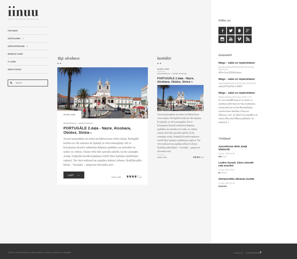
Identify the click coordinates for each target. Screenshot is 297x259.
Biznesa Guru (15, 54)
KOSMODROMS (252, 253)
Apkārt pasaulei (85, 123)
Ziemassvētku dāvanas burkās (236, 179)
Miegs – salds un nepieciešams (236, 63)
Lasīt (74, 175)
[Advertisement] (130, 28)
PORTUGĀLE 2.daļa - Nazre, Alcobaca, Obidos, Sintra (97, 130)
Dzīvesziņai (14, 38)
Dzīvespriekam (16, 46)
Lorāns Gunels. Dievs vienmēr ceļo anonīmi (236, 164)
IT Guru (12, 61)
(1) (91, 133)
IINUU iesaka (14, 69)
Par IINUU (13, 30)
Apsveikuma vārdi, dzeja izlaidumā (232, 148)
